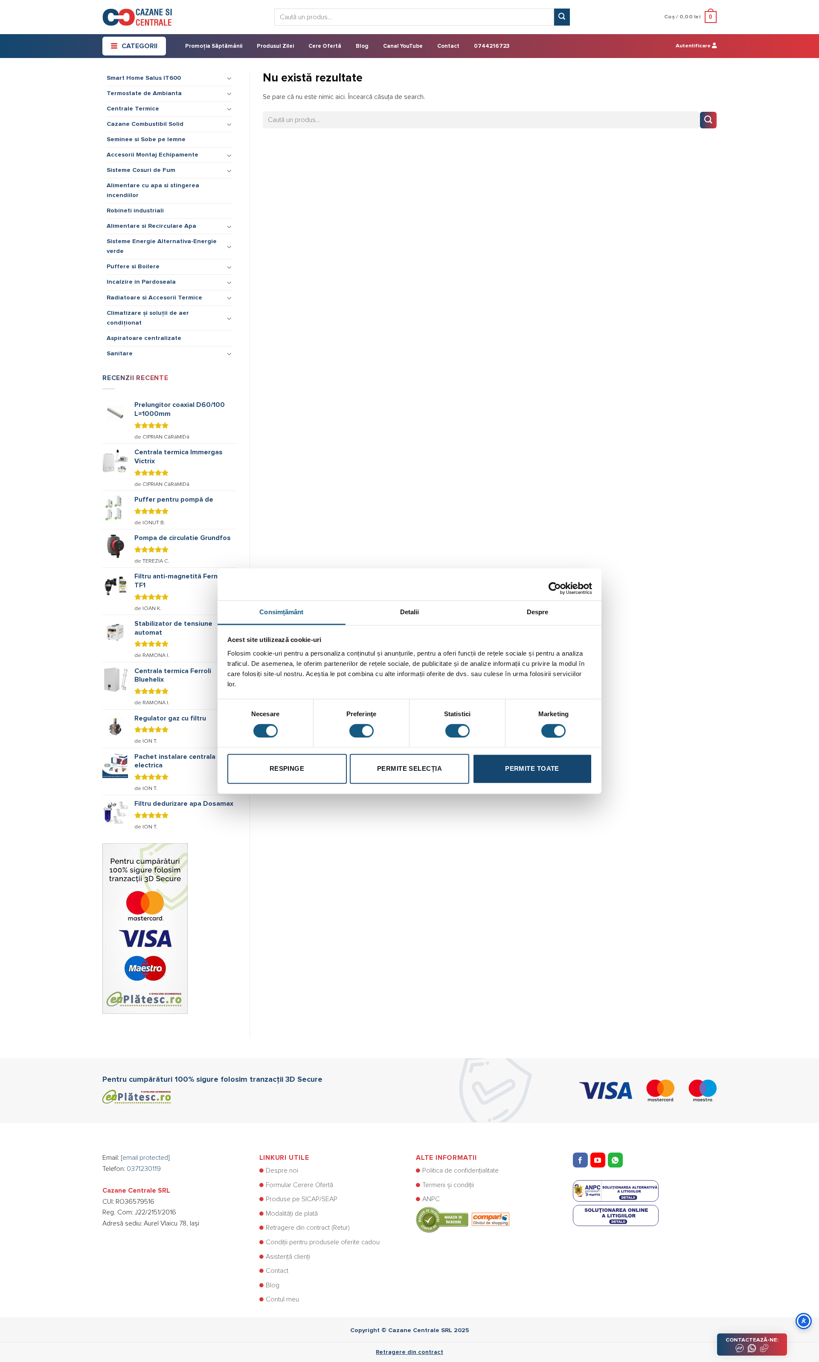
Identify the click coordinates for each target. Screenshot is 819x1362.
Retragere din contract (409, 1352)
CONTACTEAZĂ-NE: (752, 1340)
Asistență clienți (288, 1256)
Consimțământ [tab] (281, 612)
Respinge (287, 768)
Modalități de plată (292, 1213)
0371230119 (144, 1168)
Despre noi (282, 1170)
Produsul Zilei (275, 46)
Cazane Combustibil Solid (145, 124)
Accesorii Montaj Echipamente (152, 155)
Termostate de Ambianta (144, 93)
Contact (448, 46)
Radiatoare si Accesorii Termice (154, 298)
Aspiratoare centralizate (144, 338)
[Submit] (561, 17)
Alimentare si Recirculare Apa (151, 226)
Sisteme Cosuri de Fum (141, 170)
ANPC (431, 1199)
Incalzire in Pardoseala (141, 282)
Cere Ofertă (324, 46)
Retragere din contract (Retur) (308, 1227)
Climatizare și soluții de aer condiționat (148, 318)
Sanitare (120, 354)
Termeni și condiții (448, 1185)
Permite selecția (409, 768)
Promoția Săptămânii (213, 46)
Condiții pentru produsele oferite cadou (323, 1242)
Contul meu (282, 1299)
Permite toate (532, 768)
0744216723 (491, 46)
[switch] (361, 731)
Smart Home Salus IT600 (144, 78)
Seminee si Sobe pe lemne (146, 139)
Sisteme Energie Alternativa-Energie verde (162, 246)
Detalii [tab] (409, 612)
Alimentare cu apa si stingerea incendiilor (153, 190)
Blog (362, 46)
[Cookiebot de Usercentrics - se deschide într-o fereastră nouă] (554, 584)
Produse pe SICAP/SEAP (301, 1199)
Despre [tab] (538, 612)
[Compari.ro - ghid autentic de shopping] (462, 1219)
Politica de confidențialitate (460, 1170)
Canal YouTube (403, 46)
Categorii (139, 46)
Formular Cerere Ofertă (299, 1185)
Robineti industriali (135, 211)
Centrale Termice (133, 109)
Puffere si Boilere (133, 267)
